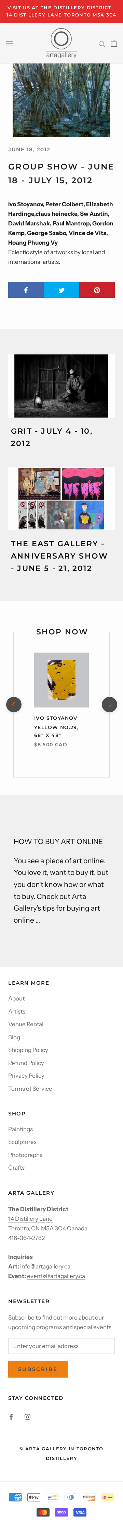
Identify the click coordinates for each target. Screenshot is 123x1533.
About (16, 998)
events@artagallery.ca (56, 1276)
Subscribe (38, 1369)
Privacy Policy (26, 1075)
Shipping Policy (28, 1049)
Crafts (16, 1167)
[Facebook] (11, 1416)
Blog (14, 1037)
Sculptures (22, 1141)
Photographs (25, 1154)
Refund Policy (26, 1063)
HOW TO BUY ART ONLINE (58, 841)
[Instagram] (27, 1416)
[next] (109, 704)
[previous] (13, 704)
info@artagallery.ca (45, 1266)
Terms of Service (30, 1088)
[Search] (102, 43)
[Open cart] (114, 43)
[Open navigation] (9, 43)
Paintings (20, 1129)
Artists (16, 1011)
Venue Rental (25, 1024)
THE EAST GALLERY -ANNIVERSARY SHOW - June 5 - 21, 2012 (59, 556)
